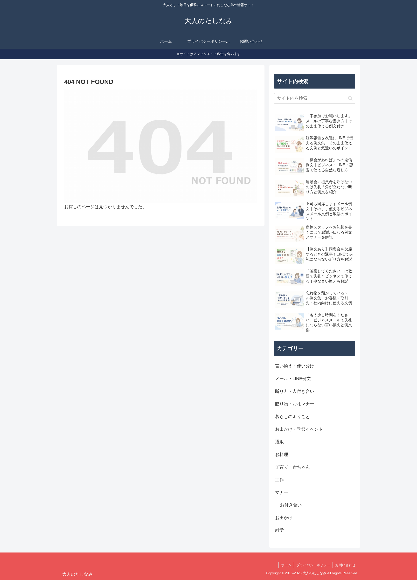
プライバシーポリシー (313, 565)
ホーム (286, 565)
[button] (350, 98)
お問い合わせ (345, 565)
